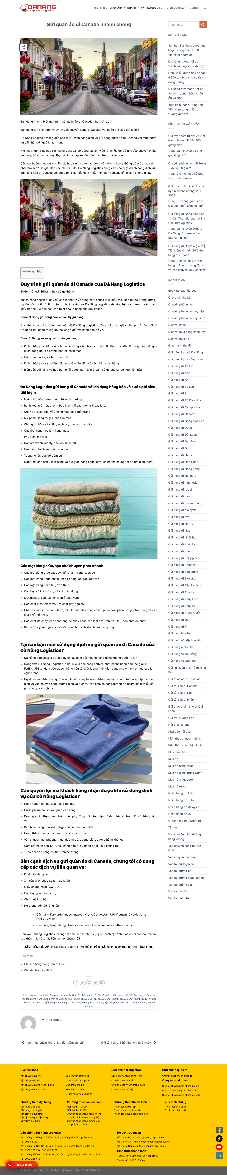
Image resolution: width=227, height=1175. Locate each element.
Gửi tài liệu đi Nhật (180, 692)
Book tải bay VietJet (182, 290)
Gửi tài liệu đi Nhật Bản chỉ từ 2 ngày (126, 1042)
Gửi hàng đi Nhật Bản (182, 537)
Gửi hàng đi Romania (182, 565)
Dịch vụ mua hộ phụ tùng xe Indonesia (185, 176)
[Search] (205, 8)
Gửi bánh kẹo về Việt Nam (186, 359)
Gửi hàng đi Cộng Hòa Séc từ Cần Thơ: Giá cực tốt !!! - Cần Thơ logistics (186, 218)
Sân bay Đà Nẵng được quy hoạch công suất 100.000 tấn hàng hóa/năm (186, 50)
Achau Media (54, 1170)
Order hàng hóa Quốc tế (184, 820)
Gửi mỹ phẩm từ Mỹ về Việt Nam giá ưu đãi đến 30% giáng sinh (186, 140)
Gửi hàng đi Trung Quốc (184, 612)
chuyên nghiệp (89, 999)
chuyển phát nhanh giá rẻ (133, 999)
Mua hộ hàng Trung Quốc (185, 773)
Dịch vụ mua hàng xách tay (186, 332)
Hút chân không (179, 724)
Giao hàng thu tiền (180, 345)
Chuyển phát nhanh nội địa (86, 995)
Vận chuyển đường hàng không (37, 1085)
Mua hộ (173, 759)
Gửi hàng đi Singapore (183, 571)
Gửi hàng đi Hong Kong (184, 469)
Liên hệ (194, 8)
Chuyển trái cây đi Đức (39, 970)
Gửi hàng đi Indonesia (183, 482)
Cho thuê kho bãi (179, 297)
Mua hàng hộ (177, 752)
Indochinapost (73, 914)
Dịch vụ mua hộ (178, 338)
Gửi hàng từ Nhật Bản (182, 660)
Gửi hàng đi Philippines (183, 558)
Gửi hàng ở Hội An (180, 647)
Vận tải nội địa (178, 891)
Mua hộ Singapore (180, 779)
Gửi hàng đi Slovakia (182, 578)
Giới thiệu (100, 8)
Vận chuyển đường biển (32, 1089)
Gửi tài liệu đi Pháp (181, 699)
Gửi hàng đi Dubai (180, 427)
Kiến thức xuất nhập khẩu (185, 745)
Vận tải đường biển (181, 864)
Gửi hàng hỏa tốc (180, 633)
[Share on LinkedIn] (102, 983)
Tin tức (173, 827)
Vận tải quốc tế (151, 8)
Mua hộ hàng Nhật (180, 766)
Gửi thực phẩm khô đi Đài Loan (185, 709)
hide (38, 271)
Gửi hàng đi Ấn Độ (180, 366)
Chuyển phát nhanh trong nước (128, 1085)
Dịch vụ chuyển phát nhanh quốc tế (181, 1095)
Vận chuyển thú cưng (182, 857)
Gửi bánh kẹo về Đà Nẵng (185, 352)
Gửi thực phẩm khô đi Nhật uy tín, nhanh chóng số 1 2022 (186, 191)
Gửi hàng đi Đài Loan (182, 434)
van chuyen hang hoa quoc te (87, 1002)
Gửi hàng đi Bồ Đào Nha (184, 400)
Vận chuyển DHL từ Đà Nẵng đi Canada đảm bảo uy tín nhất (185, 233)
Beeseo (69, 1170)
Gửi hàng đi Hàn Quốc (183, 462)
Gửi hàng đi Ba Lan (181, 386)
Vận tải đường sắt (180, 884)
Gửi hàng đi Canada (144, 995)
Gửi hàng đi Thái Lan (182, 592)
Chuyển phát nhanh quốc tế (117, 995)
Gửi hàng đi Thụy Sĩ (181, 606)
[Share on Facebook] (76, 983)
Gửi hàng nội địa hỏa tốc (185, 640)
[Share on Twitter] (82, 983)
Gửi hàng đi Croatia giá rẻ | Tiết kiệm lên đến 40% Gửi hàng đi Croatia (186, 250)
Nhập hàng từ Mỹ (180, 814)
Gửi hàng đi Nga (179, 530)
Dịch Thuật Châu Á (87, 1170)
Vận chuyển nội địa (30, 1080)
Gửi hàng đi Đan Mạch (183, 441)
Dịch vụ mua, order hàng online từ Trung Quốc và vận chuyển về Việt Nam (186, 265)
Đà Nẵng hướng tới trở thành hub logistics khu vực (186, 64)
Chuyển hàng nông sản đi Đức (44, 964)
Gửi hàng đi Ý (177, 626)
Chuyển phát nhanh (123, 8)
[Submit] (203, 24)
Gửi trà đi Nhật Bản (181, 718)
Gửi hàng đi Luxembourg (185, 503)
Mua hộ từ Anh (178, 786)
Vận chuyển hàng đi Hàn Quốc (184, 848)
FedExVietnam (46, 919)
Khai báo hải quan (180, 731)
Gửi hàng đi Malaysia (182, 510)
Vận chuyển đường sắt (78, 1080)
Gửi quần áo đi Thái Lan (184, 679)
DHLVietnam (136, 914)
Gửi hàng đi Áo (178, 379)
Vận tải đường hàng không (35, 999)
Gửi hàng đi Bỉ (177, 393)
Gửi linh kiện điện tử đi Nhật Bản (187, 670)
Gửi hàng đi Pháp (180, 551)
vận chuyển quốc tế (135, 1002)
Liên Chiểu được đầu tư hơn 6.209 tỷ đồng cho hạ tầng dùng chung (187, 77)
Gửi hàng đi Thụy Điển (183, 599)
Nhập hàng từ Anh (180, 793)
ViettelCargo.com (97, 914)
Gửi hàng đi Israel (180, 489)
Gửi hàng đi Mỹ (178, 517)
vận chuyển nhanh (114, 1002)
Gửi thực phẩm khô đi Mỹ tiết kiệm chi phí (55, 1042)
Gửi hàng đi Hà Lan (181, 455)
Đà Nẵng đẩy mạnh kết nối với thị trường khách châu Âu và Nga (186, 93)
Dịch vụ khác (176, 8)
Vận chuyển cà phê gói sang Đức (185, 153)
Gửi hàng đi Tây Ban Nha (185, 585)
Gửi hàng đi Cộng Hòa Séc (186, 421)
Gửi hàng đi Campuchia (184, 407)
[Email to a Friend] (89, 983)
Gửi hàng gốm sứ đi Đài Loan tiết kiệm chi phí (185, 203)
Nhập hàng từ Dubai (181, 800)
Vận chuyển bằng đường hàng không (184, 837)
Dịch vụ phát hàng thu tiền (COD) (180, 1090)
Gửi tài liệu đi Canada (182, 686)
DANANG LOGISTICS (67, 947)
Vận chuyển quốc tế (30, 1075)
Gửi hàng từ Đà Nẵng (182, 654)
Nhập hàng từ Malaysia (183, 807)
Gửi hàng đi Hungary (182, 475)
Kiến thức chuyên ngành (184, 738)
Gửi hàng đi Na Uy (180, 524)
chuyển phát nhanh (108, 999)
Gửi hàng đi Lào (179, 496)
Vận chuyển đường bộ (77, 1075)
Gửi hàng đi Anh (179, 373)
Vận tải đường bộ (180, 871)
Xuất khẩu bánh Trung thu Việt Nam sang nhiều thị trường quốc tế (185, 109)
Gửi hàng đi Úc (178, 619)
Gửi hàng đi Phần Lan (182, 544)
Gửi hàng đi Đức (179, 448)
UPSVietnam (118, 914)
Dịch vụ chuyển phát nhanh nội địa (180, 1086)
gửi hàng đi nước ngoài (57, 1002)
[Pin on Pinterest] (95, 983)
